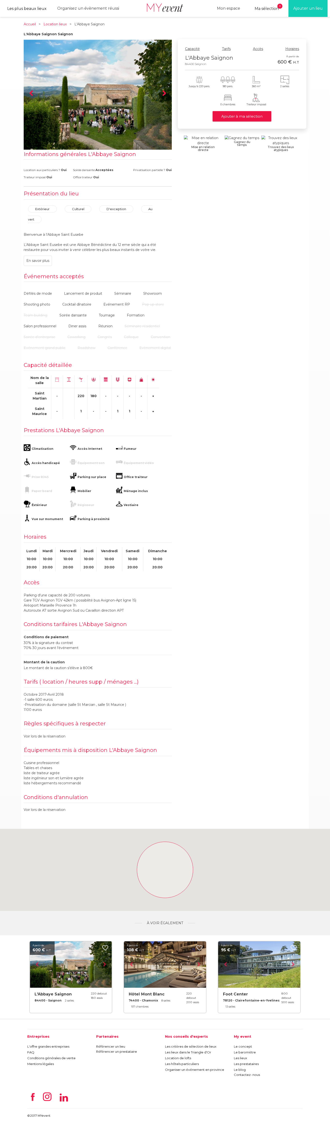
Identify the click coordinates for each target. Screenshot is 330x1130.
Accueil (30, 24)
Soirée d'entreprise (39, 337)
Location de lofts (178, 1058)
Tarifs (226, 49)
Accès (258, 49)
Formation (135, 315)
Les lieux (240, 1058)
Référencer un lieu (110, 1046)
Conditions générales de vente (51, 1058)
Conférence (117, 348)
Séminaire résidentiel (142, 326)
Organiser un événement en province (194, 1070)
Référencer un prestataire (116, 1051)
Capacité (192, 49)
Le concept (243, 1046)
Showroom (152, 293)
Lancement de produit (83, 293)
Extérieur (42, 209)
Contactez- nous (247, 1075)
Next (164, 93)
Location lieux (55, 24)
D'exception (116, 209)
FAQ (30, 1052)
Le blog (240, 1070)
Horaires (292, 49)
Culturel (78, 209)
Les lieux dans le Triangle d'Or (188, 1052)
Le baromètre (245, 1052)
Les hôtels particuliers (182, 1064)
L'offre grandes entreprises (48, 1046)
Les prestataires (246, 1064)
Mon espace (228, 8)
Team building (35, 315)
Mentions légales (40, 1064)
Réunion (105, 326)
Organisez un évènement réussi (88, 8)
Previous (31, 93)
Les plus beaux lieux (27, 8)
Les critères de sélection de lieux (190, 1046)
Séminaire (122, 293)
